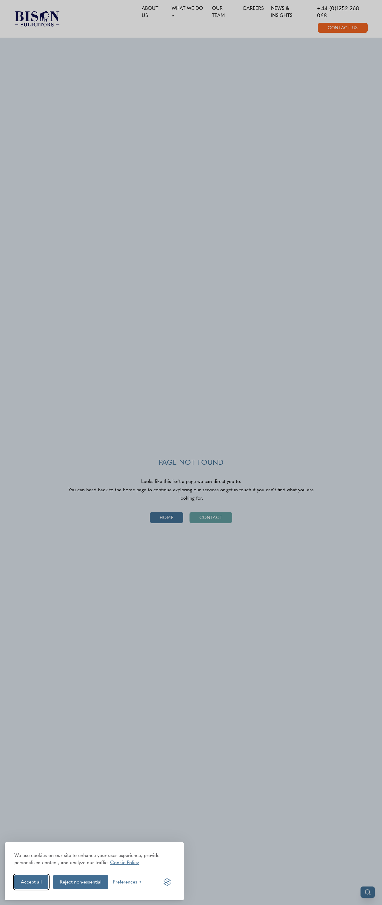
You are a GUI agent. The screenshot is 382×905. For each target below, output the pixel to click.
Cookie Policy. (124, 862)
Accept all (31, 882)
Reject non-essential (80, 882)
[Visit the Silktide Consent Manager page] (167, 882)
